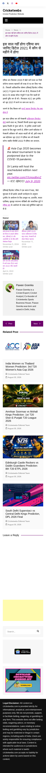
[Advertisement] (23, 610)
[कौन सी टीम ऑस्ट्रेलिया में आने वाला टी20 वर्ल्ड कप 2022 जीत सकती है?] (11, 255)
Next (36, 324)
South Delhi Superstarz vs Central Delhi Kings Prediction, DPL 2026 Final (22, 513)
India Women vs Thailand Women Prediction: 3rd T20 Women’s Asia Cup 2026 (21, 366)
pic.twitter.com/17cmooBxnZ (24, 177)
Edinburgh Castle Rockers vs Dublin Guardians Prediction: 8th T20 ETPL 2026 (21, 465)
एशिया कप (6, 205)
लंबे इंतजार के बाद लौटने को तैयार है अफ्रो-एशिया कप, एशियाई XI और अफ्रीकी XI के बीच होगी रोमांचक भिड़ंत (10, 236)
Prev (10, 324)
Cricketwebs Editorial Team (19, 374)
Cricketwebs (12, 10)
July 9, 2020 (32, 181)
